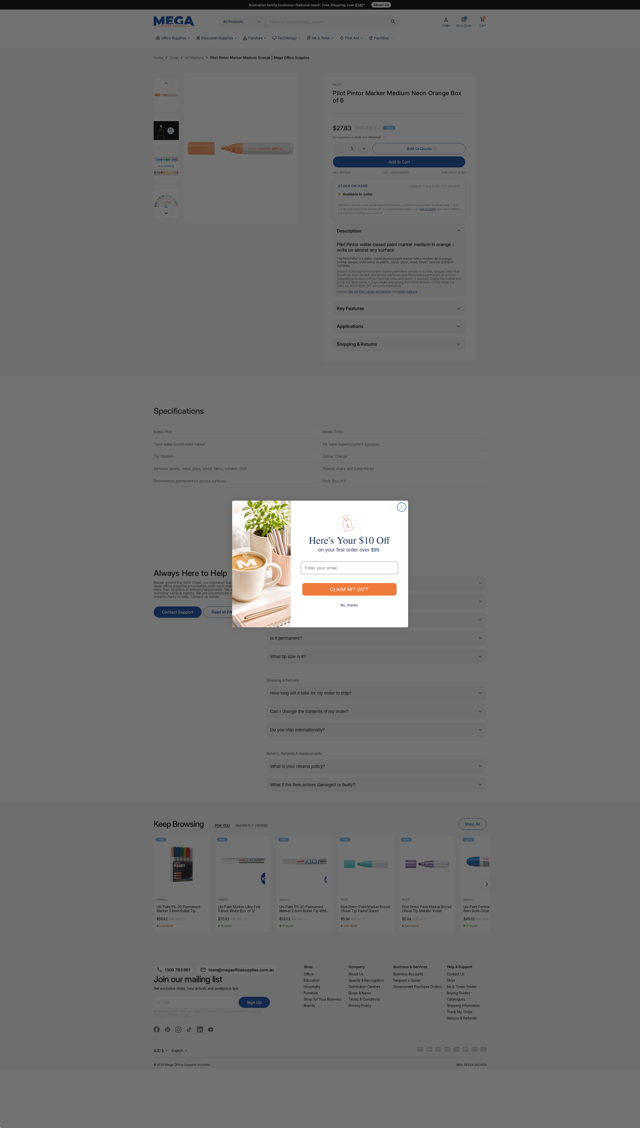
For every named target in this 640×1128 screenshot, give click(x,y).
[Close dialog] (401, 507)
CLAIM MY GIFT (349, 589)
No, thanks (349, 605)
